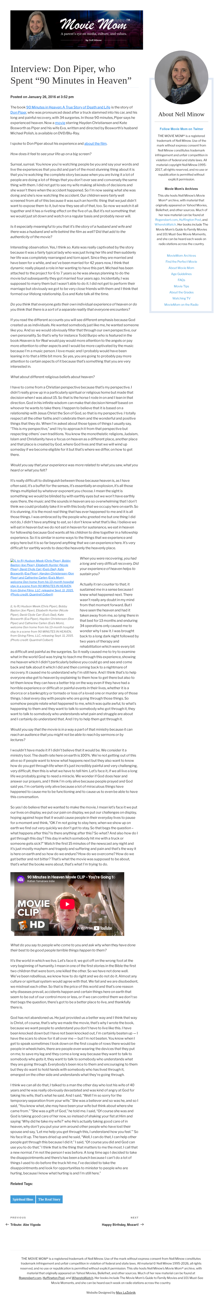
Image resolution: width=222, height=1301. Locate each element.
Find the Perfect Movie (181, 261)
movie (60, 123)
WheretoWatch (165, 224)
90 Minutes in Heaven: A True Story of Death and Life (68, 107)
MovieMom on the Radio (181, 304)
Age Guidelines (181, 274)
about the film (95, 144)
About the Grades (181, 292)
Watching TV (181, 298)
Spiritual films (23, 1199)
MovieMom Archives (181, 255)
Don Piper (18, 112)
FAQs (181, 280)
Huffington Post (190, 219)
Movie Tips (181, 286)
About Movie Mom (181, 268)
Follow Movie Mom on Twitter (181, 129)
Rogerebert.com (166, 219)
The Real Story (49, 1199)
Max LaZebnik (126, 1292)
